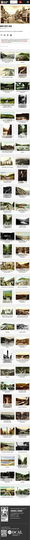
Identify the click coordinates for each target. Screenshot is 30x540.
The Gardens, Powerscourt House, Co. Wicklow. (22, 361)
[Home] (1, 2)
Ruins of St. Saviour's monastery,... (7, 271)
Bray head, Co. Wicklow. (22, 196)
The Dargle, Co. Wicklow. (22, 136)
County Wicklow (6, 27)
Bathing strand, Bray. (7, 452)
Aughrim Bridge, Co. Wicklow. (7, 391)
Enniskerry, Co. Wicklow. (22, 301)
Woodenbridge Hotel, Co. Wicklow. (22, 121)
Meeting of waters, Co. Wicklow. (22, 91)
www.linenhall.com (15, 518)
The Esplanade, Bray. (7, 77)
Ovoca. (7, 377)
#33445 (7, 332)
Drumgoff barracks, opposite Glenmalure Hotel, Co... (7, 61)
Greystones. (22, 332)
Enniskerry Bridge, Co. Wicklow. (22, 466)
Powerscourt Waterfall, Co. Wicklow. (22, 76)
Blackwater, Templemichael (7, 421)
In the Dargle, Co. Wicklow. (7, 256)
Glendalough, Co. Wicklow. (7, 91)
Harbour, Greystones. (7, 497)
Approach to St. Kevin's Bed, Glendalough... (7, 136)
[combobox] (14, 2)
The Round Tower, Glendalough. (7, 436)
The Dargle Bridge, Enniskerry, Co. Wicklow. (23, 256)
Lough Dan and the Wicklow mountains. (22, 316)
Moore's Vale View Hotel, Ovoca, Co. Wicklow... (7, 121)
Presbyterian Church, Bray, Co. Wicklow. (7, 316)
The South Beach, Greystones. (22, 241)
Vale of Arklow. (22, 407)
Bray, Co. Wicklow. (22, 287)
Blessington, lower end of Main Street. (7, 151)
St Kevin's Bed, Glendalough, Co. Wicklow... (22, 376)
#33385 (22, 482)
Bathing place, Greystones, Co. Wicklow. (22, 211)
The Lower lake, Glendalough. (7, 181)
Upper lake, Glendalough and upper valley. (23, 271)
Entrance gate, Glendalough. (7, 211)
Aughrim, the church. (7, 167)
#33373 (22, 152)
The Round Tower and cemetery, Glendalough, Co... (7, 361)
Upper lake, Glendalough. (22, 226)
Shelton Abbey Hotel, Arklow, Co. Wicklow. (22, 166)
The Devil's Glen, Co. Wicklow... (22, 421)
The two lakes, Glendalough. (22, 391)
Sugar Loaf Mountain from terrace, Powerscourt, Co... (7, 106)
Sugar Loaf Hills (22, 452)
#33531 (22, 182)
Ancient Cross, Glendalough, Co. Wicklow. (7, 406)
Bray (11, 27)
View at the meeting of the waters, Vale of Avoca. (7, 346)
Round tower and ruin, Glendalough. (22, 496)
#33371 (7, 467)
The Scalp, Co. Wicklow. (7, 287)
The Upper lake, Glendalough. (22, 436)
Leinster (1, 27)
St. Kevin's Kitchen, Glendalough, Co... (7, 301)
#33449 (22, 62)
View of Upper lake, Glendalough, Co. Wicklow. (7, 481)
